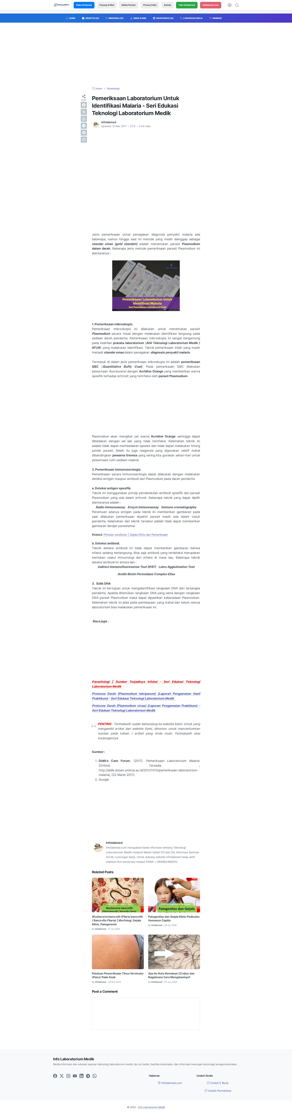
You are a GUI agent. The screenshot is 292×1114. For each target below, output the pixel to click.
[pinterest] (84, 133)
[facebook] (84, 105)
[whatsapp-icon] (95, 1076)
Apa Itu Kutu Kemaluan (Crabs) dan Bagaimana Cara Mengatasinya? (171, 975)
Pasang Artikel (107, 5)
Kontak (167, 5)
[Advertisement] (146, 56)
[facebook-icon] (55, 1076)
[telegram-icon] (88, 1076)
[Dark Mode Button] (230, 5)
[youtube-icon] (75, 1076)
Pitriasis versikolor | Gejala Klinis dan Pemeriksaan (136, 534)
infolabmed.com (211, 5)
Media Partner (129, 5)
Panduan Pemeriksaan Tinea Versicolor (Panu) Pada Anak (118, 975)
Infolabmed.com (171, 1083)
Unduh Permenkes (219, 1090)
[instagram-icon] (68, 1076)
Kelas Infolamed (84, 5)
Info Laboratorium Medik (151, 1107)
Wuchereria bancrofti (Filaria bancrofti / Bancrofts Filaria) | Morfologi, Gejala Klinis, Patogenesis (117, 920)
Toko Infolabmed (187, 5)
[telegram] (84, 126)
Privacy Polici (149, 5)
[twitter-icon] (62, 1076)
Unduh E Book (219, 1083)
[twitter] (84, 112)
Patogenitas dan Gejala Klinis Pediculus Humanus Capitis (174, 918)
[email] (84, 140)
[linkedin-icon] (81, 1076)
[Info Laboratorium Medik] (61, 5)
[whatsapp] (84, 119)
